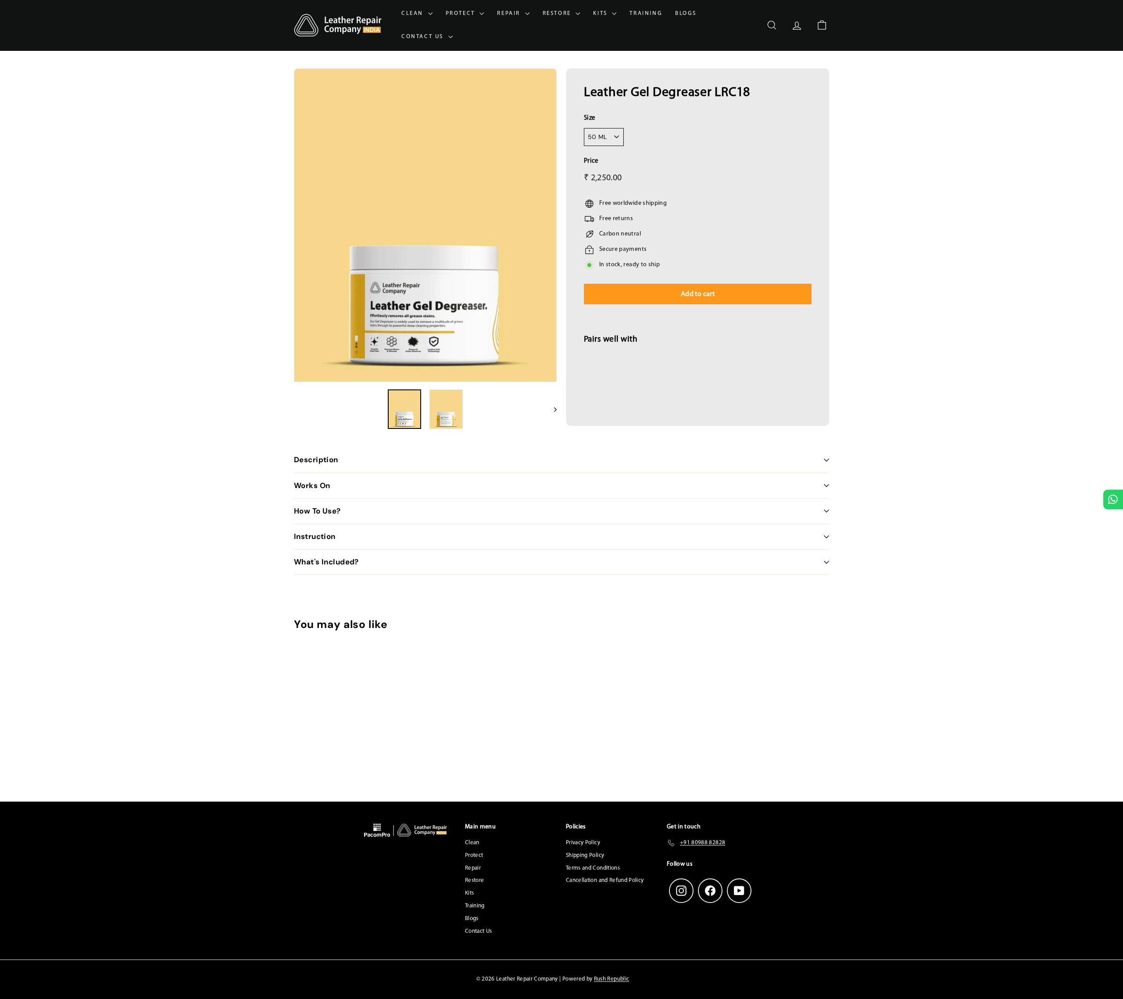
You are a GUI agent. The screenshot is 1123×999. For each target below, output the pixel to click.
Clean (413, 13)
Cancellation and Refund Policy (605, 880)
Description (316, 459)
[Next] (551, 409)
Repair (509, 13)
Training (645, 13)
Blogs (685, 13)
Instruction (315, 536)
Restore (558, 13)
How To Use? (317, 511)
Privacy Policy (583, 843)
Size (589, 118)
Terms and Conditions (593, 868)
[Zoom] (425, 225)
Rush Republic (611, 979)
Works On (312, 485)
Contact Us (423, 36)
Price (591, 161)
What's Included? (326, 562)
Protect (462, 13)
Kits (601, 13)
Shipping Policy (585, 855)
